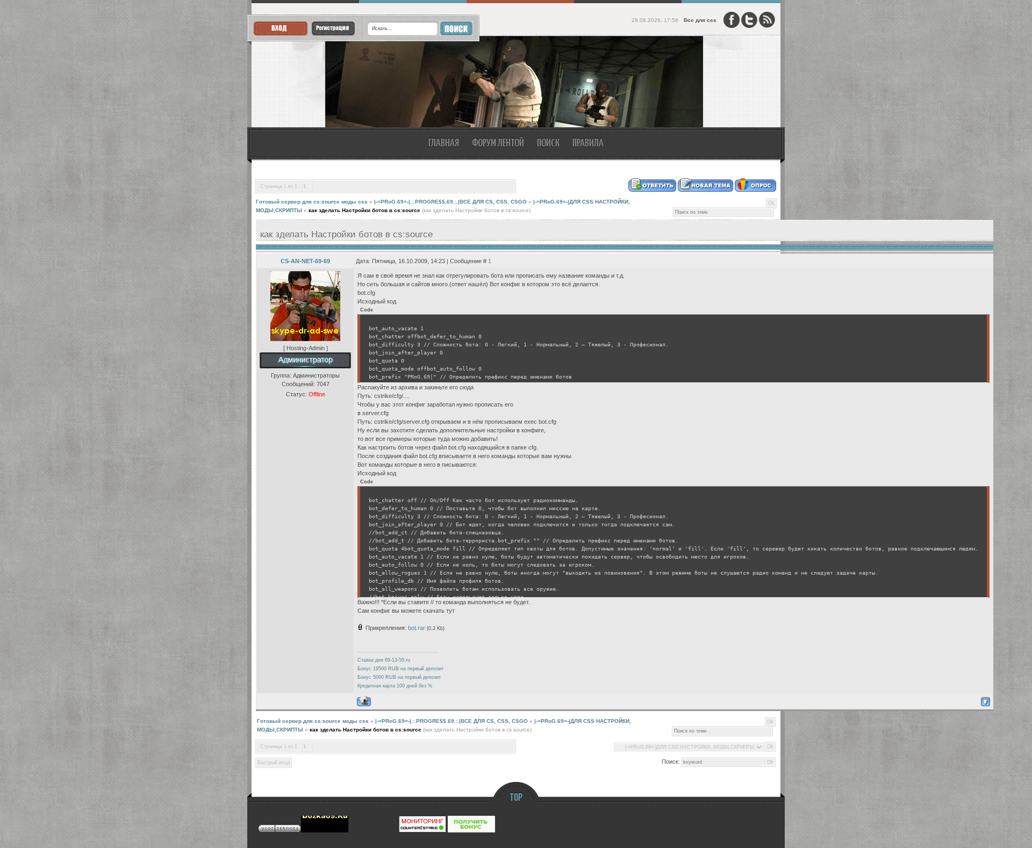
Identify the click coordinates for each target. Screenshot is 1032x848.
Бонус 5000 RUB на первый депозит (399, 677)
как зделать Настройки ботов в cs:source (364, 210)
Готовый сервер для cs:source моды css (312, 202)
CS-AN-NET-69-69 (305, 261)
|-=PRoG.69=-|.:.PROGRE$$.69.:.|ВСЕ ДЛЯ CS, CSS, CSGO (450, 202)
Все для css (700, 20)
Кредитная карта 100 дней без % (394, 685)
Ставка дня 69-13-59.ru (383, 660)
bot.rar (416, 628)
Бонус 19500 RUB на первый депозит (400, 668)
